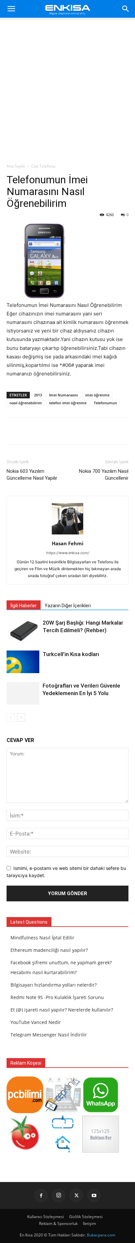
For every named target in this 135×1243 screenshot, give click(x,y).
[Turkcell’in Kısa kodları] (23, 662)
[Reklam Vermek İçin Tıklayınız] (100, 1151)
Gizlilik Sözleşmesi (86, 1216)
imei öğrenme (97, 394)
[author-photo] (67, 534)
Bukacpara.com (101, 1235)
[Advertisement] (67, 92)
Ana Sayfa (16, 166)
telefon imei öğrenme (68, 402)
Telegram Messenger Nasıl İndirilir (48, 1035)
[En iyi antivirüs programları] (25, 1111)
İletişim (89, 1223)
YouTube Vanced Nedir (35, 1022)
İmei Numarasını (63, 394)
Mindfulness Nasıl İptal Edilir (42, 937)
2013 (38, 394)
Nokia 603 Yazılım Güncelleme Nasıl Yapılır (32, 474)
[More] (81, 431)
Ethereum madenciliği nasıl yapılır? (49, 950)
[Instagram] (58, 1195)
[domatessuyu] (25, 1151)
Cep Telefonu (43, 166)
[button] (11, 9)
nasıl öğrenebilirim (26, 402)
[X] (76, 1195)
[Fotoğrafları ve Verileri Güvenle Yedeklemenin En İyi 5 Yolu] (23, 693)
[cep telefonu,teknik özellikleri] (63, 1111)
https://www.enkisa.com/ (67, 553)
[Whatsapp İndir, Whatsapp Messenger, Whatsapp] (100, 1111)
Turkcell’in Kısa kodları (71, 654)
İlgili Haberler (23, 605)
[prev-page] (11, 717)
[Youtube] (94, 1195)
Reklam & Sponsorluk (58, 1223)
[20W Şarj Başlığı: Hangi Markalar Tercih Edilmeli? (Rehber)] (23, 630)
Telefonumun (105, 402)
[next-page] (21, 717)
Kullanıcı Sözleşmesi (45, 1216)
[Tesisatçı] (63, 1151)
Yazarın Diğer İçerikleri (68, 605)
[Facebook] (41, 1195)
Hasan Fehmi (68, 543)
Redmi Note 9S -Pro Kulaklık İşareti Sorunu (57, 997)
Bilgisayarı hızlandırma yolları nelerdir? (53, 985)
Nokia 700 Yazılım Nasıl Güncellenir (103, 474)
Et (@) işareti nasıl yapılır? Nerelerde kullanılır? (61, 1010)
